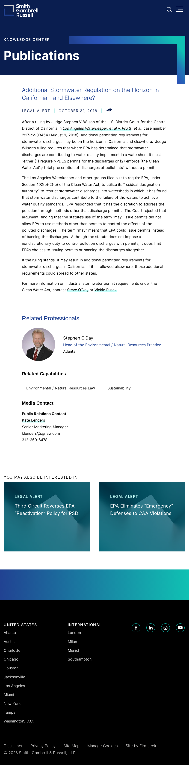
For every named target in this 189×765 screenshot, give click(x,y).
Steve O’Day (78, 290)
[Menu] (180, 9)
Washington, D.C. (19, 721)
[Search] (169, 9)
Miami (9, 694)
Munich (74, 650)
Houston (11, 668)
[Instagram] (165, 627)
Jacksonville (14, 677)
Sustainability (119, 388)
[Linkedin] (150, 627)
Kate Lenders (33, 420)
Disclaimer (13, 746)
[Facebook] (136, 627)
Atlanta (69, 351)
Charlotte (12, 650)
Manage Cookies (102, 746)
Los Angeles (14, 685)
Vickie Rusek (105, 290)
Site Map (71, 746)
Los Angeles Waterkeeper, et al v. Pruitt (97, 128)
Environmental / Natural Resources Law (60, 388)
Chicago (11, 659)
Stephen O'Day (78, 337)
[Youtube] (180, 627)
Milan (72, 641)
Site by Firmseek (141, 746)
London (74, 632)
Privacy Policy (43, 746)
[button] (109, 110)
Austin (9, 641)
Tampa (9, 712)
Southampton (80, 659)
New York (12, 703)
